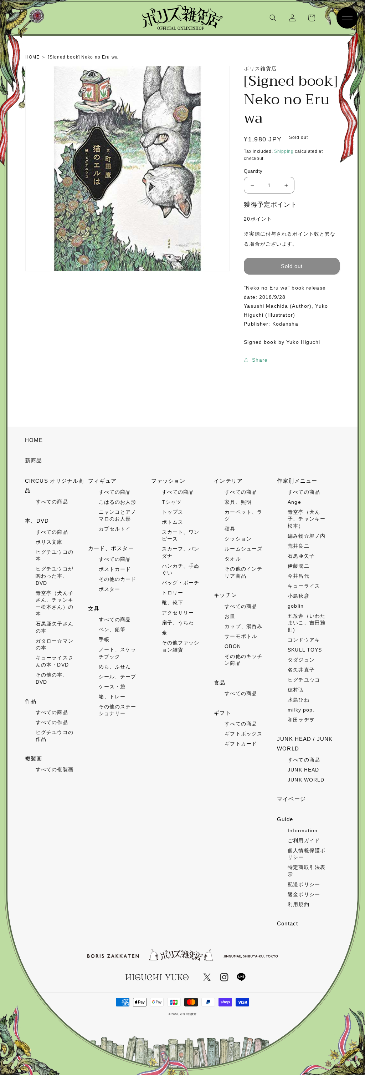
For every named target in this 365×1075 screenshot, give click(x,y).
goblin (296, 606)
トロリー (172, 593)
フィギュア (102, 481)
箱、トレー (112, 696)
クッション (238, 539)
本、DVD (37, 521)
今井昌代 (298, 576)
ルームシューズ (243, 549)
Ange (294, 502)
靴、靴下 (172, 603)
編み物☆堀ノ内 (306, 536)
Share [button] (260, 360)
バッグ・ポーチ (181, 583)
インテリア (228, 481)
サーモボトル (241, 636)
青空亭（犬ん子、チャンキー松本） (306, 519)
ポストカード (115, 569)
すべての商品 (52, 501)
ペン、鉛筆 (112, 629)
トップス (172, 512)
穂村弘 (296, 690)
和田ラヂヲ (301, 720)
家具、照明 (238, 502)
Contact (287, 923)
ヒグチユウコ (304, 680)
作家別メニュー (297, 481)
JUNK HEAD (303, 770)
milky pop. (301, 710)
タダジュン (301, 660)
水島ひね (298, 700)
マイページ (291, 799)
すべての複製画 (54, 769)
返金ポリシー (304, 894)
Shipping (284, 151)
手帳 (104, 639)
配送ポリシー (304, 884)
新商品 (33, 460)
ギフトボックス (243, 734)
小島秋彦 (298, 596)
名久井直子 (301, 670)
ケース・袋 (112, 686)
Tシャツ (171, 502)
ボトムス (172, 522)
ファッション (168, 481)
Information (303, 830)
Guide (285, 819)
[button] (273, 18)
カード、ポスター (111, 548)
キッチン (225, 595)
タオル (233, 559)
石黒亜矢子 (301, 556)
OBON (233, 646)
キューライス (304, 586)
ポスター (109, 589)
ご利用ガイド (304, 840)
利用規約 (298, 904)
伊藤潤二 (298, 566)
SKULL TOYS (305, 650)
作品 (30, 701)
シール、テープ (118, 676)
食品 (219, 682)
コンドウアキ (304, 640)
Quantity (253, 171)
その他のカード (118, 579)
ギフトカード (241, 744)
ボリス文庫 (49, 542)
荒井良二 (298, 546)
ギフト (222, 713)
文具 (93, 609)
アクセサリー (178, 613)
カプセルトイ (115, 529)
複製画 (33, 758)
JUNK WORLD (306, 780)
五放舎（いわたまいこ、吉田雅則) (306, 623)
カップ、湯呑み (243, 626)
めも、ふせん (115, 666)
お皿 (230, 616)
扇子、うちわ (178, 623)
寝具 (230, 529)
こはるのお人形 (118, 502)
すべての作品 (52, 722)
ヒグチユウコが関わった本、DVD (54, 576)
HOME (34, 440)
